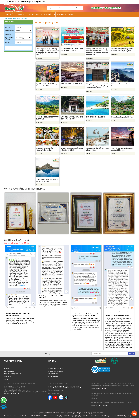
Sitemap (47, 354)
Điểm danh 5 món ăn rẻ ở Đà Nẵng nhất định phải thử (45, 149)
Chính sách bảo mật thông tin (12, 374)
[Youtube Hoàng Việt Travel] (55, 399)
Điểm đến (8, 34)
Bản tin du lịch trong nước (55, 368)
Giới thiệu (6, 368)
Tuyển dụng (7, 376)
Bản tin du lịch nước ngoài (55, 371)
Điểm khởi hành (9, 30)
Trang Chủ (9, 14)
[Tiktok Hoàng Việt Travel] (66, 399)
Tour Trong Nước (34, 14)
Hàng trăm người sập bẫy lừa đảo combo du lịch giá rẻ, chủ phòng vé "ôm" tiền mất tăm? (97, 86)
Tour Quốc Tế (48, 14)
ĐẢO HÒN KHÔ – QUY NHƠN (95, 117)
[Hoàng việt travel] (23, 8)
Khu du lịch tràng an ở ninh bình (122, 117)
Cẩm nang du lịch (53, 374)
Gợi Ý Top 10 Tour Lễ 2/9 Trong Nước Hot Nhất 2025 (46, 85)
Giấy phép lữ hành (9, 371)
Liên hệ (70, 14)
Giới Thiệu (20, 14)
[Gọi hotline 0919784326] (3, 403)
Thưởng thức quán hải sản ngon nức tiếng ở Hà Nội (72, 149)
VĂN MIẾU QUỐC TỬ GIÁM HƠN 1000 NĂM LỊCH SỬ (72, 118)
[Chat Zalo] (3, 409)
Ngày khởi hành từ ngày (9, 38)
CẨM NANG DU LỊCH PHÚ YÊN (71, 84)
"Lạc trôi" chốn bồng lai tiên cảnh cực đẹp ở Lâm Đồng (122, 149)
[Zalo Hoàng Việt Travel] (61, 399)
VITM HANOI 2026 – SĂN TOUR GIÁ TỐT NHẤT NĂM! (72, 50)
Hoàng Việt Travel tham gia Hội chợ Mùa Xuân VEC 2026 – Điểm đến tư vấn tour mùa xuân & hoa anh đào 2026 (97, 52)
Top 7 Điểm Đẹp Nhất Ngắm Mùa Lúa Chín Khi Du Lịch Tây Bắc (122, 50)
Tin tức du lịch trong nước (19, 18)
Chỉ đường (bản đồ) (53, 376)
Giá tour (7, 42)
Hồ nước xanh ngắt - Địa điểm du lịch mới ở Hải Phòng (47, 180)
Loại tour (7, 27)
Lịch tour (60, 14)
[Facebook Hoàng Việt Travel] (50, 399)
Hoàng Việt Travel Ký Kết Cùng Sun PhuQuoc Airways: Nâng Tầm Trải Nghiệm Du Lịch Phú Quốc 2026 (47, 52)
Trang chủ (8, 18)
